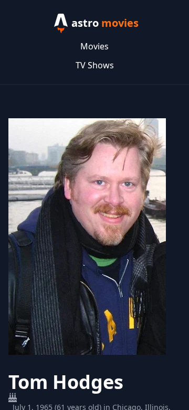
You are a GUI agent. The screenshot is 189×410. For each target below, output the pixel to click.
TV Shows (95, 65)
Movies (94, 46)
